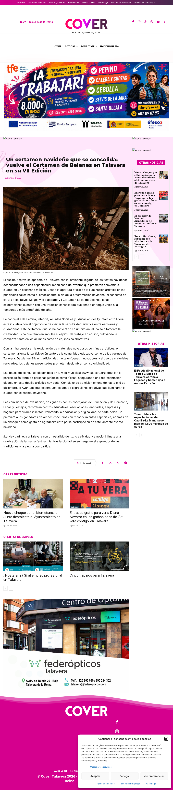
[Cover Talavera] (86, 711)
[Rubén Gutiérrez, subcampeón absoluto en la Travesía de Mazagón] (163, 239)
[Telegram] (125, 462)
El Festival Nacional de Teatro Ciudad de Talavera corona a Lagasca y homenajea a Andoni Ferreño (149, 377)
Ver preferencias (154, 776)
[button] (166, 739)
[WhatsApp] (152, 22)
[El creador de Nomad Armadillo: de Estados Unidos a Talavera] (163, 218)
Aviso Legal (151, 783)
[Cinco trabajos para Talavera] (99, 556)
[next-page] (11, 588)
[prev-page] (5, 588)
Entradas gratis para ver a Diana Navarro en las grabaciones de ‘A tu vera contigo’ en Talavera (97, 517)
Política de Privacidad (130, 783)
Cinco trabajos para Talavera (92, 575)
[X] (110, 462)
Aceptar (95, 776)
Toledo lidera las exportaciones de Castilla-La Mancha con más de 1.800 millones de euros (151, 421)
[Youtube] (158, 22)
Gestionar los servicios (101, 767)
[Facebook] (133, 22)
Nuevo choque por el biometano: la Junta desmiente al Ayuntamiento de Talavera (31, 517)
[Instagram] (139, 22)
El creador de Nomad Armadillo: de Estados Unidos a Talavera (145, 221)
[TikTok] (145, 22)
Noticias (7, 507)
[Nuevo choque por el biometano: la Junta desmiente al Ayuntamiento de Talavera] (33, 493)
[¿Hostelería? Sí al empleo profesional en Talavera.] (33, 556)
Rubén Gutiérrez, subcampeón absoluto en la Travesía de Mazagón (145, 241)
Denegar (124, 776)
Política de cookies (106, 783)
